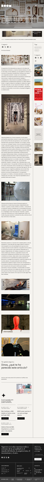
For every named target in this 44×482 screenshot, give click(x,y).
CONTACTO (19, 473)
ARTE (2, 473)
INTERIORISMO (4, 471)
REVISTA (27, 470)
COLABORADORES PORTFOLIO (20, 469)
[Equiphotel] (38, 85)
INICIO (2, 39)
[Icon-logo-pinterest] (8, 457)
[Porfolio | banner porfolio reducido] (38, 140)
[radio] (2, 373)
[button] (36, 6)
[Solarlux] (38, 76)
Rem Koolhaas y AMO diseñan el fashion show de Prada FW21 (8, 413)
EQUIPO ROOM (25, 473)
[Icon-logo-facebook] (2, 457)
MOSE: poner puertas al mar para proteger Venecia (24, 413)
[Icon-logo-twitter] (6, 457)
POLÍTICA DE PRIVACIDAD (19, 479)
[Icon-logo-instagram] (4, 457)
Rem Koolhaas (38, 47)
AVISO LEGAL (12, 479)
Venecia (36, 50)
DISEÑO (3, 468)
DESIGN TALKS (18, 471)
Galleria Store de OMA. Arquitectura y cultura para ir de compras (7, 429)
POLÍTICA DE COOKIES (29, 479)
